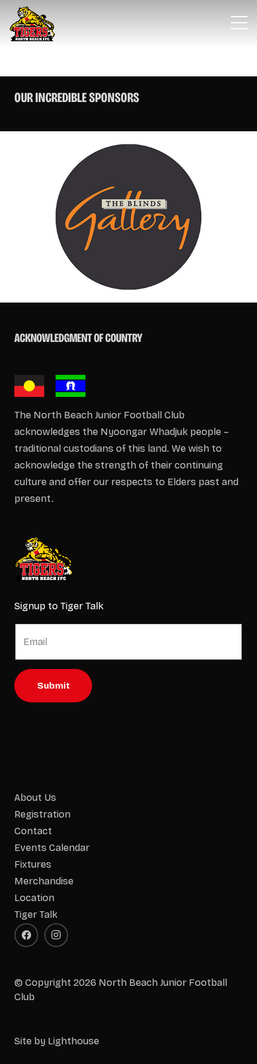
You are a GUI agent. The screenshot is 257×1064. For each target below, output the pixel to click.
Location (34, 897)
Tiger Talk (35, 914)
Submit (53, 685)
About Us (35, 797)
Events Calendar (52, 847)
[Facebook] (26, 935)
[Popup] (239, 24)
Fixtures (32, 864)
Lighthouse (73, 1041)
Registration (42, 814)
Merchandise (44, 881)
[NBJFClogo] (33, 24)
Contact (33, 831)
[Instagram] (56, 935)
